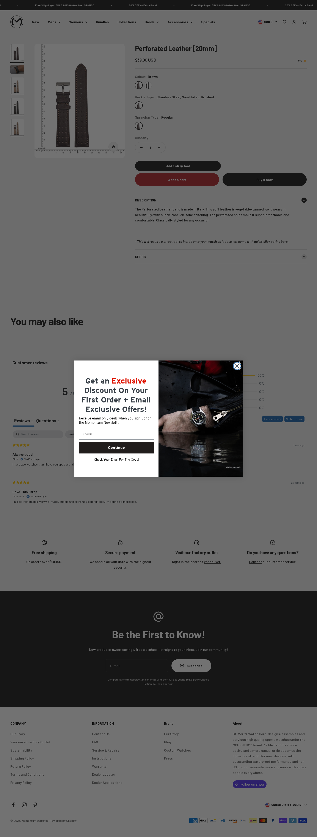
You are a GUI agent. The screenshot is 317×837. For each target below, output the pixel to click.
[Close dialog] (237, 366)
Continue (116, 447)
